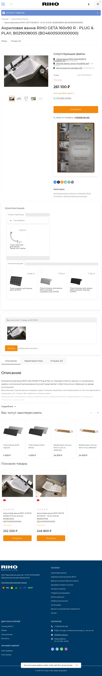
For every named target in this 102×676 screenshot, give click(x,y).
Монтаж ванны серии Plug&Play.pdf (72, 63)
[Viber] (72, 182)
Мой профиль (7, 651)
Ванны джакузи (57, 597)
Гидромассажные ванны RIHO (63, 577)
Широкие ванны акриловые (75, 196)
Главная (4, 19)
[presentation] (10, 71)
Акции (54, 613)
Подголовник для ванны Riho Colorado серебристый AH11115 (51, 290)
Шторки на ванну (58, 589)
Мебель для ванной (59, 601)
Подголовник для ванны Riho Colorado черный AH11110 (81, 290)
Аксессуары (56, 605)
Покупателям (7, 634)
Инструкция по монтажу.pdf (69, 68)
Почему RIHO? (7, 626)
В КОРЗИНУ (75, 109)
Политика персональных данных (14, 583)
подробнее (7, 406)
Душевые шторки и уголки (62, 585)
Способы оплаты (63, 98)
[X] (58, 182)
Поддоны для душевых (60, 593)
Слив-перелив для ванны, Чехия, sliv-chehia (17, 247)
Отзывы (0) (16, 41)
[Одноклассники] (61, 182)
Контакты (5, 638)
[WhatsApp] (68, 182)
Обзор (4, 41)
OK (76, 665)
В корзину (17, 538)
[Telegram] (65, 182)
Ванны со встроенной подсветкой (65, 609)
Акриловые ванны (19, 19)
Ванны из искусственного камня (64, 581)
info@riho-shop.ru (61, 635)
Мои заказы (6, 655)
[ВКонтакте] (54, 182)
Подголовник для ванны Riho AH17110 (21, 289)
